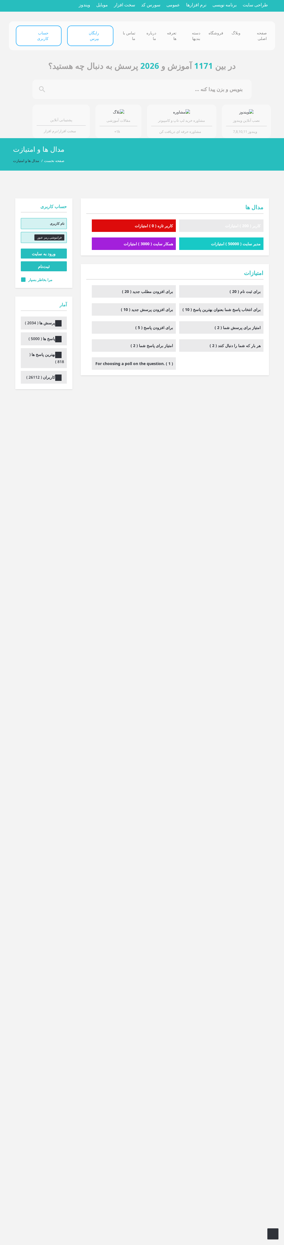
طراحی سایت (255, 5)
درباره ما (151, 35)
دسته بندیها (196, 35)
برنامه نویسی (224, 5)
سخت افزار (124, 5)
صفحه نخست (54, 160)
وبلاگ (236, 33)
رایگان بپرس (94, 35)
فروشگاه (216, 33)
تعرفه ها (171, 35)
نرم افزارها (196, 5)
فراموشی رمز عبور (49, 237)
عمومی (173, 5)
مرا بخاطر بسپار (40, 279)
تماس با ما (129, 35)
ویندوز (84, 5)
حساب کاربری (43, 35)
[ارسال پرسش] (272, 1233)
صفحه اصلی (262, 35)
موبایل (102, 5)
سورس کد (150, 5)
